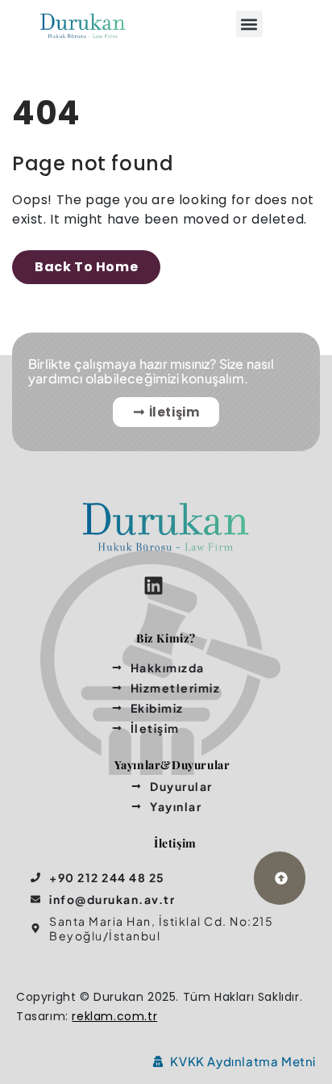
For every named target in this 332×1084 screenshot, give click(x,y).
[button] (249, 23)
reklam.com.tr (114, 1016)
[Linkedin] (153, 585)
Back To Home (86, 266)
